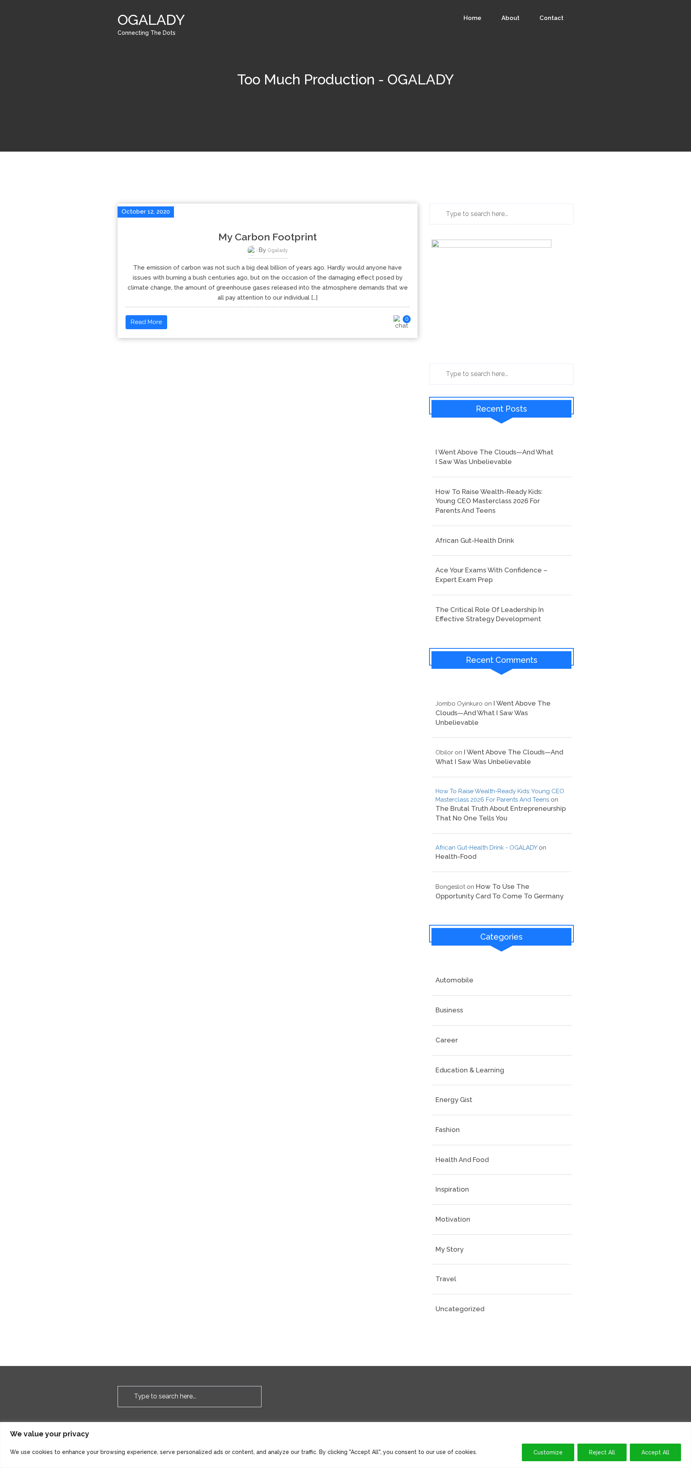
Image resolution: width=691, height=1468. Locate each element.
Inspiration (452, 1189)
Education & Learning (469, 1070)
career (446, 1040)
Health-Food (455, 856)
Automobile (454, 980)
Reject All (602, 1452)
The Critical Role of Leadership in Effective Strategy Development (489, 614)
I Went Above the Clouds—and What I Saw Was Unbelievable (494, 457)
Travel (445, 1279)
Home (472, 18)
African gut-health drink (474, 540)
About (510, 18)
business (449, 1010)
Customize (548, 1452)
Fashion (447, 1130)
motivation (452, 1219)
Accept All (655, 1452)
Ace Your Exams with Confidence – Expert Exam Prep (491, 575)
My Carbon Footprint (267, 237)
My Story (449, 1249)
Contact (551, 18)
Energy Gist (453, 1100)
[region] (345, 1445)
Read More (146, 322)
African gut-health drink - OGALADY (486, 847)
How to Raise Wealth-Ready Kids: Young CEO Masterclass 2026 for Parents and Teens (489, 501)
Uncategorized (459, 1309)
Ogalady (278, 250)
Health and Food (462, 1160)
